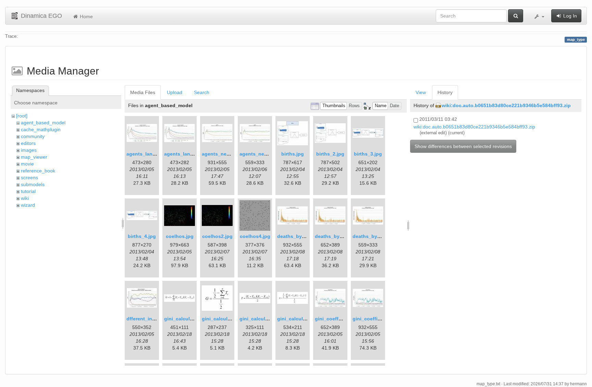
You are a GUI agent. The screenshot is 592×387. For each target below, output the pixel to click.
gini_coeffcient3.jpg (338, 318)
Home (85, 16)
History (445, 92)
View (421, 92)
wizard (28, 205)
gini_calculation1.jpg (226, 318)
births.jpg (292, 154)
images (29, 150)
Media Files (142, 92)
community (33, 136)
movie (27, 164)
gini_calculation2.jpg (264, 318)
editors (28, 143)
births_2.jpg (330, 154)
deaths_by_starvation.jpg (307, 236)
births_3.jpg (368, 154)
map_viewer (34, 157)
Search (201, 92)
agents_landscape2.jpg (191, 154)
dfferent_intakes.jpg (150, 318)
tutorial (28, 191)
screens (29, 177)
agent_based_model (43, 122)
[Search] (515, 15)
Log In (569, 16)
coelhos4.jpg (255, 236)
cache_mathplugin (41, 129)
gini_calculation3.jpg (301, 318)
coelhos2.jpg (217, 236)
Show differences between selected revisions (463, 146)
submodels (33, 184)
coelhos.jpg (180, 236)
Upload (174, 92)
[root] (21, 115)
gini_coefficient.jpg (375, 318)
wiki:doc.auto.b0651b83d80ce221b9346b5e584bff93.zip (506, 105)
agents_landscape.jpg (152, 154)
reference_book (38, 170)
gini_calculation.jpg (187, 318)
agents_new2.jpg (259, 154)
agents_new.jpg (220, 154)
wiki (25, 198)
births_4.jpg (142, 236)
